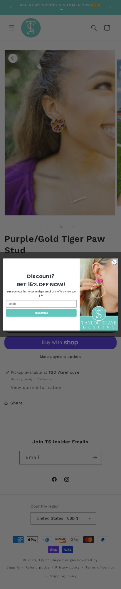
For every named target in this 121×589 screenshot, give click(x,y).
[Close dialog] (114, 262)
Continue (41, 313)
